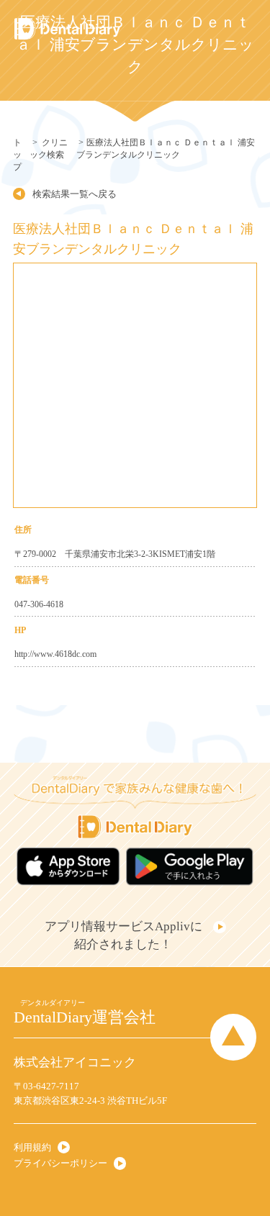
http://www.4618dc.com (55, 654)
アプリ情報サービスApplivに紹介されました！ (123, 935)
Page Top (233, 1037)
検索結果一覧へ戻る (74, 194)
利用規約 (32, 1147)
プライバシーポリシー (60, 1163)
